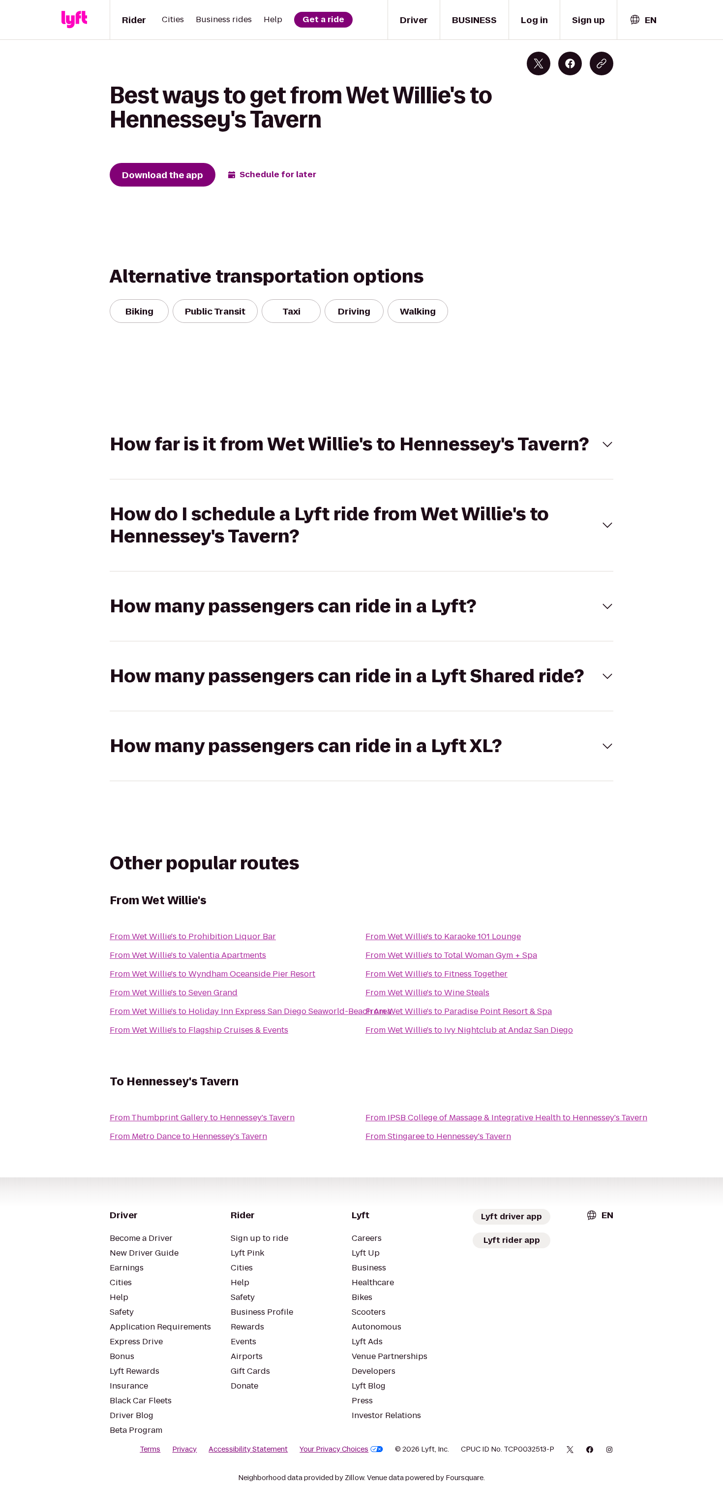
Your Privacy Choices (334, 1449)
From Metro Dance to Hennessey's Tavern (188, 1136)
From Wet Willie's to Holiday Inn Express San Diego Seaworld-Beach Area (251, 1011)
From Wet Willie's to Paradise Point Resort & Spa (458, 1011)
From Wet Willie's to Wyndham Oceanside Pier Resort (212, 974)
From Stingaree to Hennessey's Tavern (438, 1136)
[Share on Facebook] (570, 63)
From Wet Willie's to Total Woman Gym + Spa (451, 955)
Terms (150, 1449)
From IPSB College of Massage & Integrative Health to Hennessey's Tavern (506, 1117)
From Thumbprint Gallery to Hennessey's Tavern (202, 1117)
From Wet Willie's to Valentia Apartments (188, 955)
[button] (361, 444)
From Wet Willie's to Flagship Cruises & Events (199, 1030)
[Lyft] (74, 19)
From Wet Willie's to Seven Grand (174, 992)
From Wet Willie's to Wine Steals (427, 992)
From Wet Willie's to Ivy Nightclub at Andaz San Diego (469, 1030)
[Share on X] (538, 63)
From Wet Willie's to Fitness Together (436, 974)
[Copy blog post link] (601, 63)
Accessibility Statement (248, 1449)
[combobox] (643, 20)
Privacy (184, 1449)
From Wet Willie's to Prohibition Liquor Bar (193, 936)
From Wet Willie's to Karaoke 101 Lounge (443, 936)
